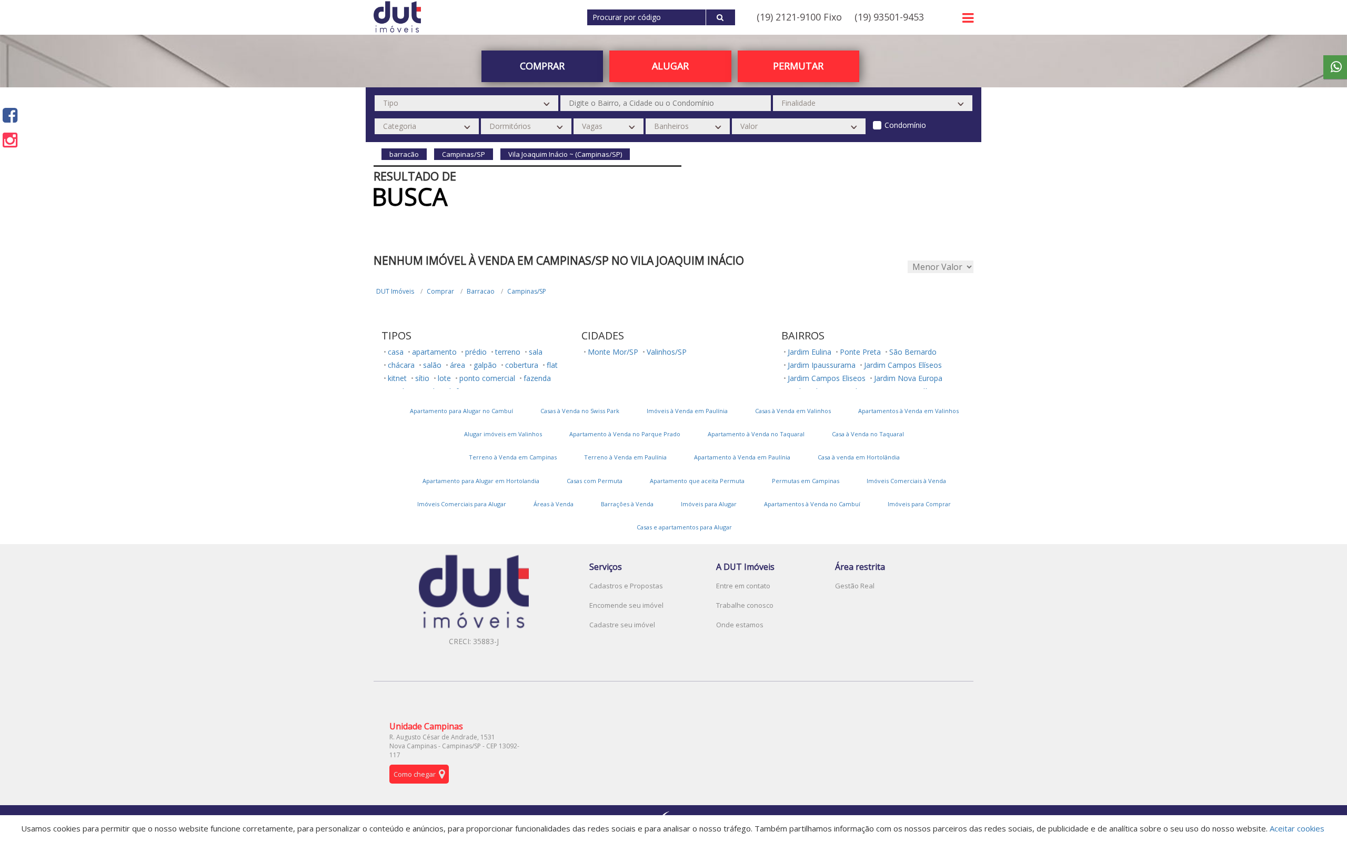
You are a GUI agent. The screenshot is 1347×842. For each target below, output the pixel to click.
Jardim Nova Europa (908, 378)
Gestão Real (854, 585)
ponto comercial (487, 378)
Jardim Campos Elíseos (903, 365)
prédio (476, 352)
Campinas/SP (526, 291)
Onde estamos (739, 624)
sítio (422, 378)
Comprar (440, 291)
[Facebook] (10, 115)
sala (535, 352)
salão (432, 365)
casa (396, 352)
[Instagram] (10, 140)
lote (444, 378)
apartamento (434, 352)
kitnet (397, 378)
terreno (507, 352)
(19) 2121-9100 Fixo (799, 17)
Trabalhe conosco (744, 605)
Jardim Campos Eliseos (827, 378)
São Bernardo (913, 352)
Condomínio (905, 125)
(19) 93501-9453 (889, 17)
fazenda (537, 378)
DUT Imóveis (395, 291)
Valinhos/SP (667, 352)
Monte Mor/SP (613, 352)
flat (552, 365)
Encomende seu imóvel (626, 605)
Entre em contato (743, 585)
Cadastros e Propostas (626, 585)
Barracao (481, 291)
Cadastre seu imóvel (622, 624)
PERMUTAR (798, 65)
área (457, 365)
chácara (401, 365)
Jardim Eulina (809, 352)
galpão (485, 365)
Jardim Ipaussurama (822, 365)
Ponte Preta (860, 352)
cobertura (521, 365)
